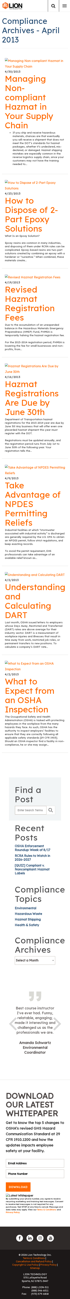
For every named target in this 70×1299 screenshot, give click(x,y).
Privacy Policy (13, 1212)
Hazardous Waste (28, 914)
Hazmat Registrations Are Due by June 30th (32, 398)
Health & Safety (27, 925)
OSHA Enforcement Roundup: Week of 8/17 (32, 848)
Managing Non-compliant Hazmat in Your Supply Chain (29, 101)
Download (18, 1187)
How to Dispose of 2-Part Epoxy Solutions (31, 214)
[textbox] (35, 960)
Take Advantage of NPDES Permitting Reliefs (33, 504)
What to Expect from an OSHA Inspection (29, 695)
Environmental (25, 908)
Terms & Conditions (47, 1209)
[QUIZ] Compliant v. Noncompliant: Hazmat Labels (32, 869)
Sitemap (35, 1268)
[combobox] (35, 960)
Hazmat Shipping (28, 919)
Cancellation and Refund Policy (34, 1261)
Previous (12, 1023)
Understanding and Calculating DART (35, 601)
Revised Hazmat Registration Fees (30, 303)
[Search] (53, 6)
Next (57, 1023)
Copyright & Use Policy (25, 1264)
